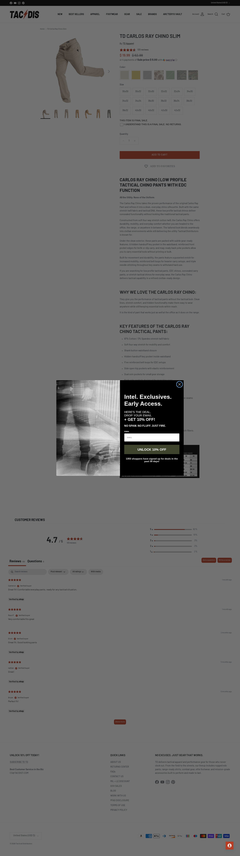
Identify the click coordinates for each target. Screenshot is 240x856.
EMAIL (126, 431)
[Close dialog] (179, 384)
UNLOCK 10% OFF (151, 449)
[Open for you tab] (229, 845)
